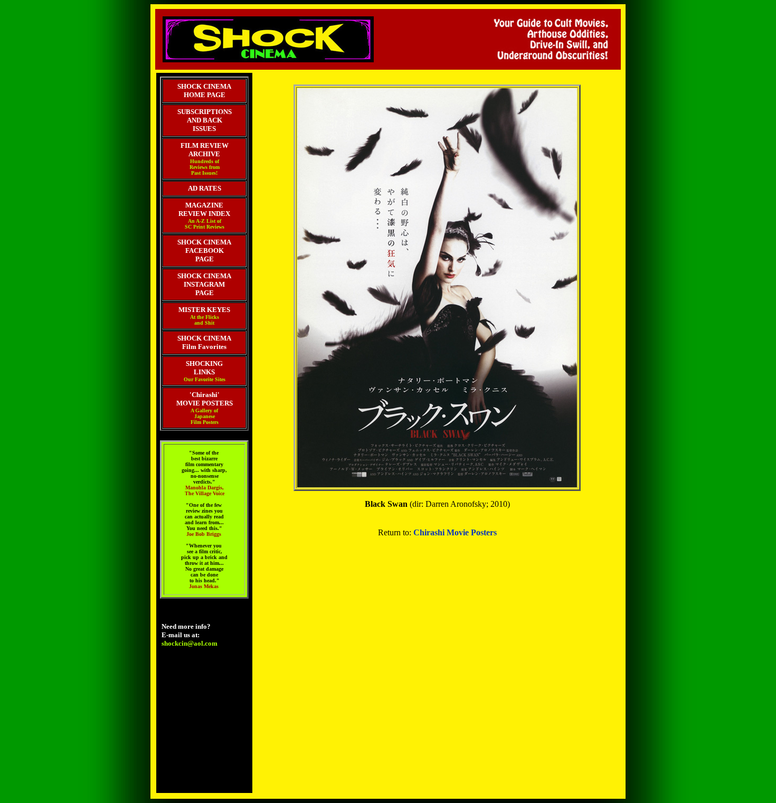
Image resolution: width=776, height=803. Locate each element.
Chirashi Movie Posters (455, 532)
